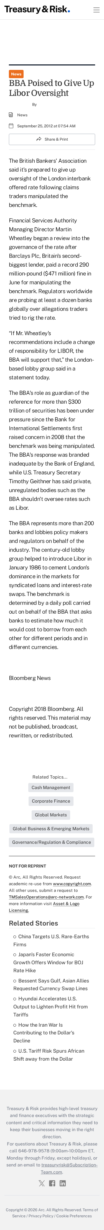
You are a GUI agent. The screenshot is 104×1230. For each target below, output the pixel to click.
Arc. (41, 1210)
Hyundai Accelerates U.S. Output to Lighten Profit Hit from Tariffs (50, 1007)
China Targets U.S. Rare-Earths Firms (51, 940)
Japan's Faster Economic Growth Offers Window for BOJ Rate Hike (48, 962)
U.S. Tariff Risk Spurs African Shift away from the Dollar (48, 1055)
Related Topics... (49, 777)
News (16, 74)
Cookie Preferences (74, 1216)
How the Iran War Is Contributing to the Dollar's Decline (43, 1033)
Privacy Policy (41, 1216)
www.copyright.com (72, 883)
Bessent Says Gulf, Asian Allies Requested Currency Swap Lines (51, 985)
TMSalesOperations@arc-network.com (46, 897)
